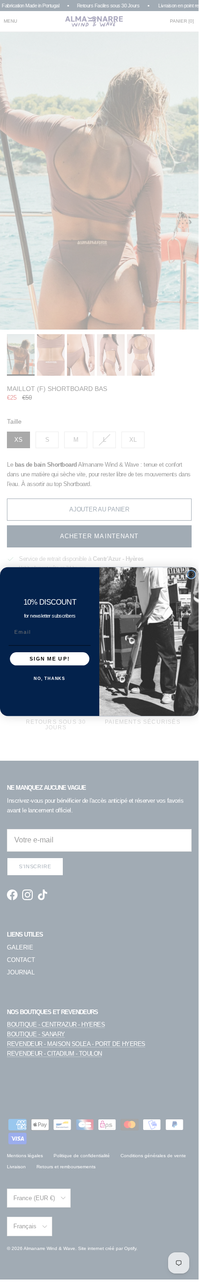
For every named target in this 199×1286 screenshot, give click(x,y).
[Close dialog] (191, 574)
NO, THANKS (49, 678)
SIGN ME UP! (50, 658)
